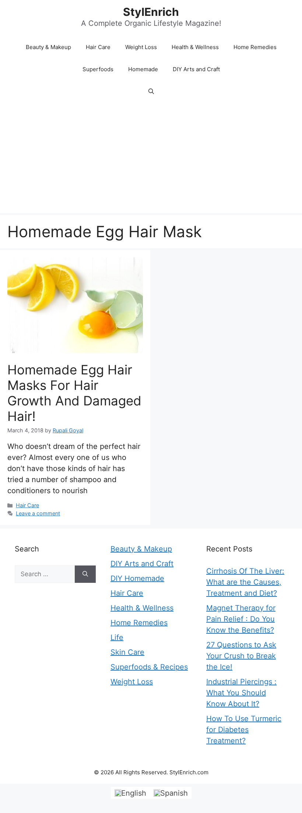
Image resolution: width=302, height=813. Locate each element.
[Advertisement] (151, 158)
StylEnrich (151, 11)
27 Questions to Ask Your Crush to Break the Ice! (241, 655)
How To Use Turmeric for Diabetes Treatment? (243, 729)
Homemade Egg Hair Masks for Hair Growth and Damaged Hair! (74, 393)
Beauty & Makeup (48, 47)
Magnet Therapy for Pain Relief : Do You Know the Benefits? (240, 618)
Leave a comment (38, 513)
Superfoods (97, 69)
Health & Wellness (195, 47)
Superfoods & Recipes (149, 666)
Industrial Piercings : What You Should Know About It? (241, 692)
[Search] (85, 574)
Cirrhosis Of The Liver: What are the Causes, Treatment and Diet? (245, 582)
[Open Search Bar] (151, 91)
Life (116, 637)
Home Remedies (255, 47)
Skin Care (127, 652)
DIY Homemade (137, 578)
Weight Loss (141, 47)
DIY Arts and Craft (196, 69)
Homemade (143, 69)
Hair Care (98, 47)
